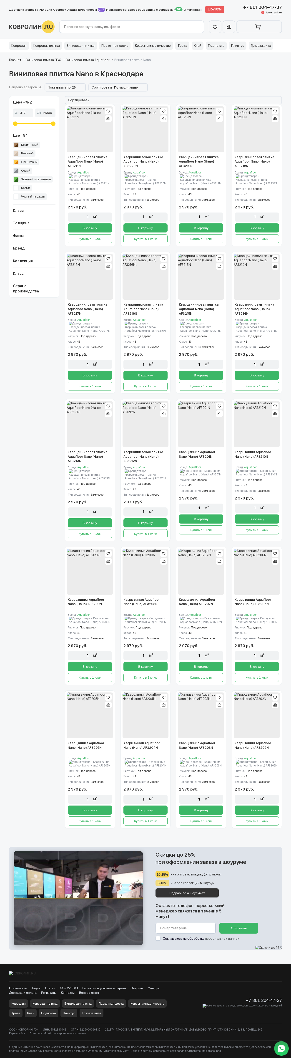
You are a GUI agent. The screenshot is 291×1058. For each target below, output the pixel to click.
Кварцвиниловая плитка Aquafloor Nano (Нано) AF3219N (198, 161)
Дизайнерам (88, 9)
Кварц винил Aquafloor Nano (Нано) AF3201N (197, 454)
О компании (192, 9)
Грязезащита (261, 45)
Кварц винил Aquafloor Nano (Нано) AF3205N (86, 745)
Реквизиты (48, 992)
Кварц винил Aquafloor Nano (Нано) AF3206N (253, 602)
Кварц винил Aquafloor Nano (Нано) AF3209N (86, 602)
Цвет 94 (20, 135)
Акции (72, 9)
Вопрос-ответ (89, 992)
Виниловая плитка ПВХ (43, 60)
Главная (15, 60)
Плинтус (237, 45)
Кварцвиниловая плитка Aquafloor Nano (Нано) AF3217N (87, 309)
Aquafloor (83, 172)
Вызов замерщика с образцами (151, 9)
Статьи (50, 988)
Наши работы (116, 9)
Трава (182, 45)
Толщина (21, 223)
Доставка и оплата (23, 9)
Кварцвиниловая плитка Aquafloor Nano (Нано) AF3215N (198, 309)
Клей (197, 45)
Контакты (68, 992)
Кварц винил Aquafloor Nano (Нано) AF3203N (197, 745)
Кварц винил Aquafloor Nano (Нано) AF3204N (141, 745)
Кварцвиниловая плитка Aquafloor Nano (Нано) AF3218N (254, 161)
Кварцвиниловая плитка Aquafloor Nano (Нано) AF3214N (254, 309)
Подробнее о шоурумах (187, 893)
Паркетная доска (114, 45)
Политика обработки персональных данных (58, 1033)
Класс (18, 210)
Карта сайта (17, 1033)
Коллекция (23, 261)
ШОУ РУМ (215, 9)
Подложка (216, 45)
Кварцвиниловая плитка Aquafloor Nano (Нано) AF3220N (143, 161)
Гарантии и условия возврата (104, 988)
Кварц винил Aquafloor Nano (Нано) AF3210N (253, 454)
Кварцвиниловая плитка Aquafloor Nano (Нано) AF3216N (143, 309)
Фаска (18, 236)
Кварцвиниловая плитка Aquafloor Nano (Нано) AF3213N (87, 456)
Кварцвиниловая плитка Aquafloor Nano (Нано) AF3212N (143, 456)
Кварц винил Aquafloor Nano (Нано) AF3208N (141, 602)
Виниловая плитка (81, 45)
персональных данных (222, 938)
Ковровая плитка (46, 45)
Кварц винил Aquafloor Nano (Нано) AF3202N (253, 745)
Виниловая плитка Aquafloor (87, 60)
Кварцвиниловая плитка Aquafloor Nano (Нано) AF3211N (87, 161)
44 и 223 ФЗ (69, 988)
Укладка (45, 9)
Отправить (239, 928)
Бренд (19, 248)
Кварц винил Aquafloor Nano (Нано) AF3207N (197, 602)
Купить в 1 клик (90, 239)
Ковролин (19, 45)
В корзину (90, 228)
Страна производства (26, 288)
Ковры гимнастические (153, 45)
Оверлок (59, 9)
